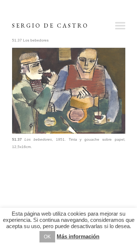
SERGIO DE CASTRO (50, 25)
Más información (78, 236)
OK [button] (47, 236)
